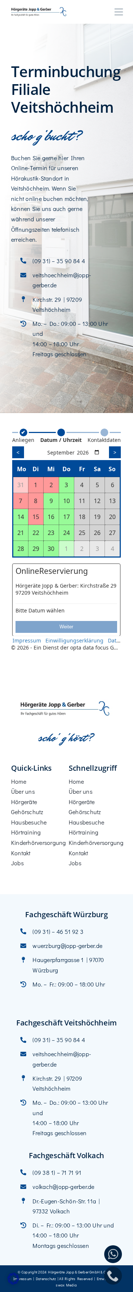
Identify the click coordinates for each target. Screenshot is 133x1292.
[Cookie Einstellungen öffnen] (13, 1282)
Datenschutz (46, 1278)
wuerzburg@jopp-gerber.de (67, 945)
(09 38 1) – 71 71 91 (57, 1172)
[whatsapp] (113, 1254)
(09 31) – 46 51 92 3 (58, 931)
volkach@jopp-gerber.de (63, 1186)
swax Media (66, 1285)
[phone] (113, 1276)
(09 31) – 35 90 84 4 (59, 261)
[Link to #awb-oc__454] (119, 12)
